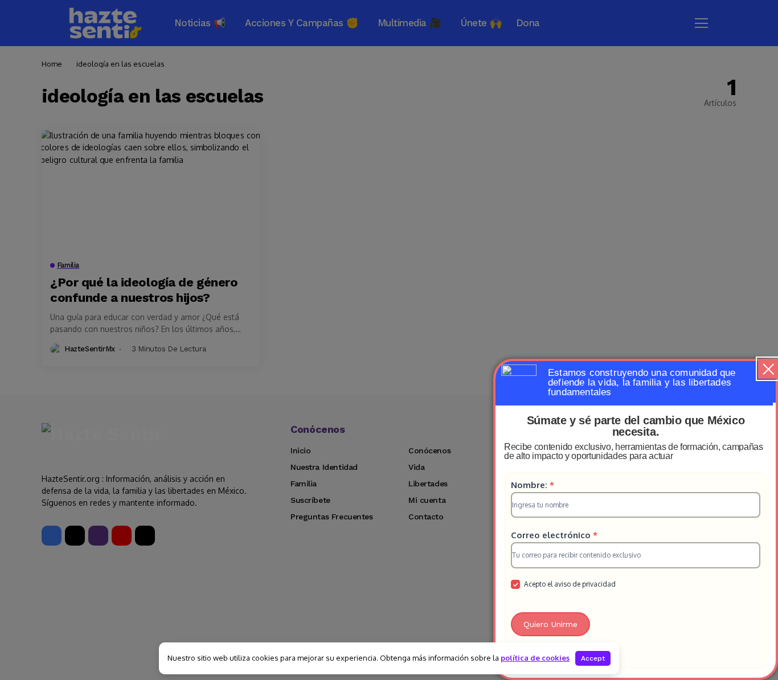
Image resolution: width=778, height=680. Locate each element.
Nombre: (532, 485)
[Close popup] (768, 369)
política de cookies (535, 657)
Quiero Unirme (550, 624)
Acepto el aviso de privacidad (569, 584)
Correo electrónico (554, 535)
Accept (593, 658)
